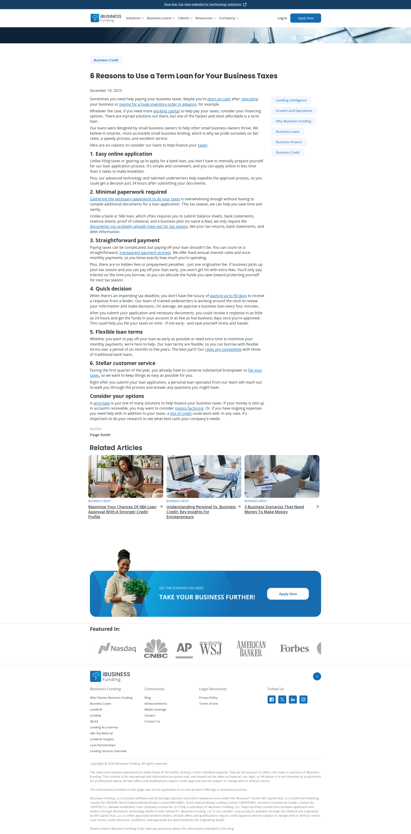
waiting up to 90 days (228, 295)
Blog (147, 697)
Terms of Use (208, 703)
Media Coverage (155, 709)
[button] (136, 18)
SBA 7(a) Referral (101, 733)
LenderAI (96, 709)
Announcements (155, 703)
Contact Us (152, 721)
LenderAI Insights (102, 739)
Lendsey (95, 715)
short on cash (219, 98)
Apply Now (306, 18)
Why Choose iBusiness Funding (111, 697)
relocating (249, 98)
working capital (166, 110)
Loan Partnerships (102, 745)
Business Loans (100, 703)
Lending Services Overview (108, 751)
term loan (101, 403)
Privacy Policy (208, 697)
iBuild (94, 721)
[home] (106, 18)
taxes (202, 145)
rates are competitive (223, 349)
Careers (149, 715)
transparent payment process (145, 252)
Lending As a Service (104, 727)
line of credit (181, 413)
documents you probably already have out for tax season (139, 226)
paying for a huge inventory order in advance (157, 104)
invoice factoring (189, 408)
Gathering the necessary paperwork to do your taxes (135, 198)
